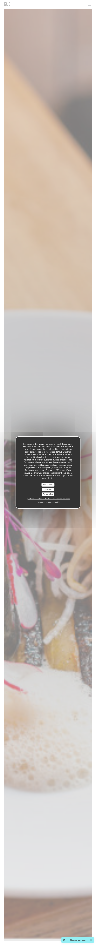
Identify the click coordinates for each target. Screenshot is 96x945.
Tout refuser (48, 489)
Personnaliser (48, 494)
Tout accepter (48, 485)
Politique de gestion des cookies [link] (48, 502)
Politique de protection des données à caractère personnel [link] (49, 499)
